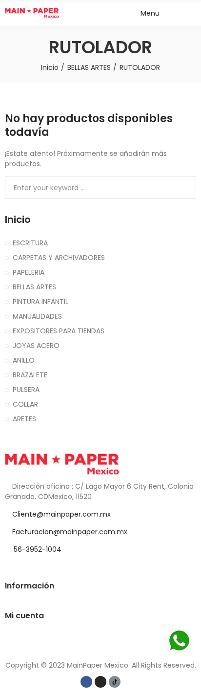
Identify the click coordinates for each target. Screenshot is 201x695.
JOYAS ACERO (36, 345)
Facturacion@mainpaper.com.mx (69, 532)
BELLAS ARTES (34, 287)
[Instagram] (100, 682)
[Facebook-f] (86, 682)
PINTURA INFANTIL (40, 301)
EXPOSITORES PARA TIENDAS (58, 331)
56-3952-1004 (37, 549)
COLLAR (25, 404)
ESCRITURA (30, 243)
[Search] (174, 13)
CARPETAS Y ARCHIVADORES (59, 257)
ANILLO (24, 360)
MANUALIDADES (37, 316)
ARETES (24, 419)
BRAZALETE (30, 375)
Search (185, 187)
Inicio (18, 220)
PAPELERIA (28, 272)
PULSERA (26, 389)
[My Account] (191, 13)
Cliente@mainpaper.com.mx (61, 514)
